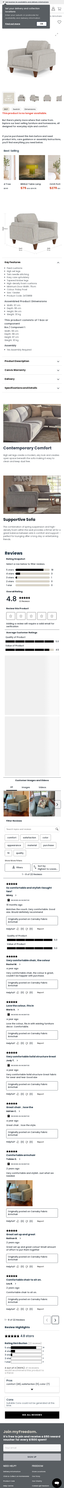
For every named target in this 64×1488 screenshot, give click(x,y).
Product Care (9, 1396)
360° (6, 109)
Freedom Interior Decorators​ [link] (30, 1434)
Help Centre (8, 1400)
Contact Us (37, 1405)
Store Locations (39, 1386)
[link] (32, 398)
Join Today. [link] (22, 1427)
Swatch (16, 109)
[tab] (32, 262)
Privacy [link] (43, 1483)
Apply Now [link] (21, 1453)
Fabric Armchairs (54, 16)
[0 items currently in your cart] (58, 8)
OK (41, 23)
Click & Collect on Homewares (16, 1391)
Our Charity (37, 1396)
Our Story (36, 1391)
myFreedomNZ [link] (23, 1421)
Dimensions (30, 109)
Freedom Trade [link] (23, 1447)
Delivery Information (12, 1386)
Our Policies (37, 1415)
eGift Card (36, 1410)
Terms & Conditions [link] (31, 1483)
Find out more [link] (12, 23)
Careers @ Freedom (40, 1400)
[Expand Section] (32, 1264)
